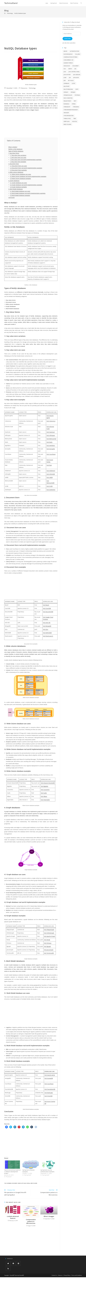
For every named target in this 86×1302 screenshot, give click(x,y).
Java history (67, 74)
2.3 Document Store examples (18, 170)
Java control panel (74, 71)
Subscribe (67, 38)
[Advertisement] (30, 34)
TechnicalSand (10, 3)
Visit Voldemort (51, 470)
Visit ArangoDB (49, 1078)
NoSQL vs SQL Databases (15, 149)
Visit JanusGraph (48, 950)
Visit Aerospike (51, 449)
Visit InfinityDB (51, 474)
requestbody (67, 101)
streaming (76, 107)
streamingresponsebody (71, 109)
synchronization (68, 115)
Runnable (66, 104)
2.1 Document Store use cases (18, 166)
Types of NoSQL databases (15, 151)
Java (65, 71)
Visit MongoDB (47, 626)
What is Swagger (49, 1216)
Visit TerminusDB (49, 953)
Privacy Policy (67, 1275)
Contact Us (54, 1275)
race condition (68, 98)
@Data (65, 51)
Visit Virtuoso (47, 943)
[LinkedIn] (18, 1263)
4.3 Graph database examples (18, 187)
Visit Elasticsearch (48, 636)
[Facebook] (13, 1263)
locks (73, 83)
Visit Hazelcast (51, 432)
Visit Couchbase (51, 454)
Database (9, 1183)
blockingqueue (68, 54)
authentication (74, 51)
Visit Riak (49, 465)
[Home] (4, 13)
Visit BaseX (46, 605)
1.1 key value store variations (18, 155)
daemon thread (68, 63)
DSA (65, 68)
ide (75, 68)
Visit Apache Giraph (49, 936)
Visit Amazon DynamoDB (48, 783)
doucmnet (14, 1183)
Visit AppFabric (51, 445)
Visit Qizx (45, 629)
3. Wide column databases (15, 172)
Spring (74, 104)
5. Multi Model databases (15, 189)
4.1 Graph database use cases (18, 183)
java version (76, 74)
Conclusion (11, 197)
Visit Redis (49, 442)
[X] (8, 1263)
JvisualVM (76, 77)
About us (60, 1275)
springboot (67, 107)
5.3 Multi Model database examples (20, 195)
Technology (32, 88)
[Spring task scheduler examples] (30, 1164)
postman (77, 95)
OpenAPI (66, 92)
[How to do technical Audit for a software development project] (12, 1164)
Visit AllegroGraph (49, 929)
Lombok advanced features (13, 1217)
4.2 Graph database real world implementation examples (26, 185)
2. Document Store (13, 164)
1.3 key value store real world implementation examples (25, 159)
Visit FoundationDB (50, 1089)
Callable (77, 54)
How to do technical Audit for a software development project (12, 1171)
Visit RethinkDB (47, 633)
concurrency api (68, 60)
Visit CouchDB (47, 608)
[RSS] (8, 1268)
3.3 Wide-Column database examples (20, 178)
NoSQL (28, 1183)
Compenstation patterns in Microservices (31, 1221)
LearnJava (66, 83)
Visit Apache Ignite (50, 1075)
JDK (70, 77)
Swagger (66, 112)
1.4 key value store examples (18, 161)
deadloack (67, 66)
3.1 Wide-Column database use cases (20, 174)
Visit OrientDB (48, 1096)
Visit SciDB (49, 486)
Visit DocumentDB (48, 612)
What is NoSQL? (12, 147)
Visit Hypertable (45, 800)
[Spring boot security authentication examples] (48, 1164)
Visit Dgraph (47, 946)
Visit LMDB (50, 477)
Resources (24, 88)
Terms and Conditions (76, 1275)
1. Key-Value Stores (13, 153)
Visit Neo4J (47, 940)
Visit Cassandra (45, 789)
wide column (33, 1183)
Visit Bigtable (44, 786)
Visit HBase (44, 796)
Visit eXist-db (46, 622)
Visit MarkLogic (49, 1092)
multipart (66, 86)
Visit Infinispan (51, 435)
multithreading (68, 89)
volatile (74, 121)
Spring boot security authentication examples (47, 1170)
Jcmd (65, 77)
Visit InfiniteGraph (49, 933)
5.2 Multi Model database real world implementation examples (27, 193)
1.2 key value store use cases (18, 157)
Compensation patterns (70, 57)
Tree (74, 118)
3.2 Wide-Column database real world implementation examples (28, 176)
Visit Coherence (51, 421)
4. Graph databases (13, 180)
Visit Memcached (51, 439)
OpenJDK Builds (68, 95)
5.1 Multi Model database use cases (20, 191)
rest (75, 101)
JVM (65, 80)
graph (19, 1183)
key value (23, 1183)
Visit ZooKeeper (51, 489)
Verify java (67, 121)
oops (76, 89)
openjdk (73, 92)
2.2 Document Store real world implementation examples (26, 168)
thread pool (67, 118)
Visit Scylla (44, 793)
